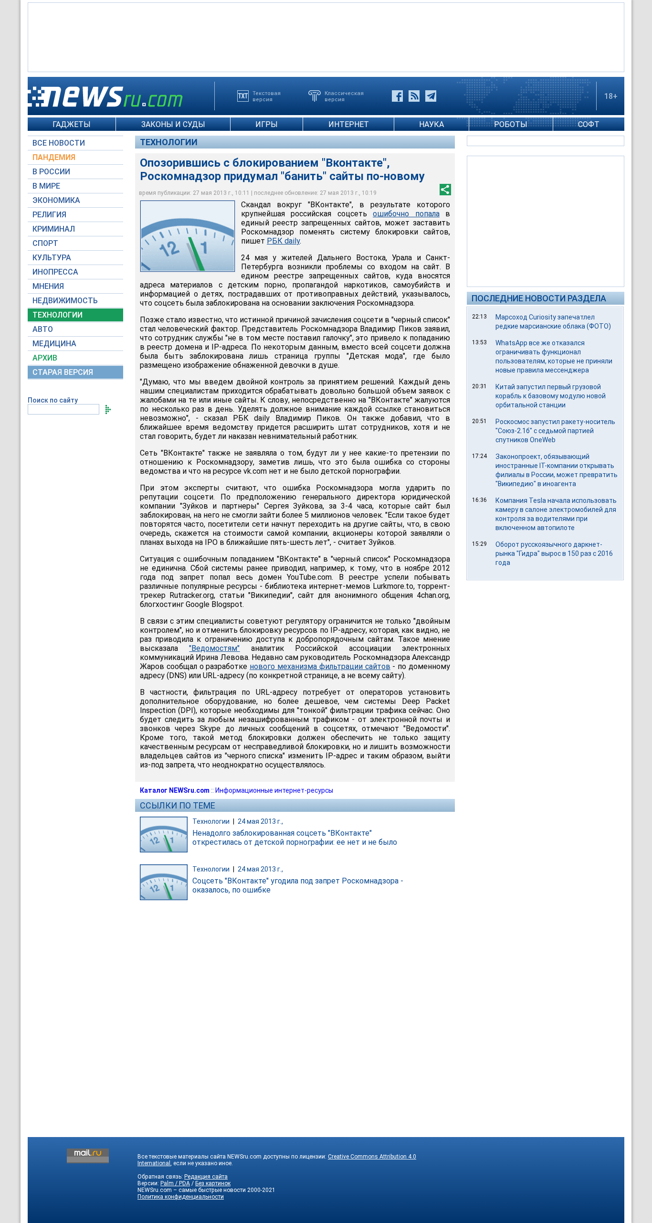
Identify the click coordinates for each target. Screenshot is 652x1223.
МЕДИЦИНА (54, 343)
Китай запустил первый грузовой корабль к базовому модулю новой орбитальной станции (550, 396)
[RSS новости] (414, 96)
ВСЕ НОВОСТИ (58, 143)
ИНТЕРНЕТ (348, 124)
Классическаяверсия (344, 96)
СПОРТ (45, 243)
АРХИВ (44, 357)
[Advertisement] (326, 36)
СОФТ (588, 124)
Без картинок (213, 1183)
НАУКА (431, 124)
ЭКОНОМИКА (56, 200)
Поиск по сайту (53, 400)
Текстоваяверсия (266, 96)
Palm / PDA (175, 1183)
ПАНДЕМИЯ (53, 157)
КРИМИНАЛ (53, 229)
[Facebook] (397, 96)
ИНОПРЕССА (55, 272)
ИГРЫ (266, 124)
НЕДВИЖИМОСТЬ (65, 300)
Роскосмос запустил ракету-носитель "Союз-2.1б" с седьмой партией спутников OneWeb (555, 431)
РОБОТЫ (510, 124)
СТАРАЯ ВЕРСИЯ (62, 372)
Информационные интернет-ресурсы (274, 790)
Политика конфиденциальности (180, 1196)
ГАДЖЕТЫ (72, 124)
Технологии (169, 142)
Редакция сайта (206, 1176)
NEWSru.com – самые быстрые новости (191, 1190)
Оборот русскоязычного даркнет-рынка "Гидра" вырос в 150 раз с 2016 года (554, 553)
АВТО (42, 329)
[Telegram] (430, 96)
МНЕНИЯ (48, 286)
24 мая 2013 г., (260, 821)
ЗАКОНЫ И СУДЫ (173, 124)
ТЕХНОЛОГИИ (57, 314)
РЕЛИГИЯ (49, 214)
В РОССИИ (51, 171)
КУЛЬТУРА (51, 257)
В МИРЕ (46, 186)
